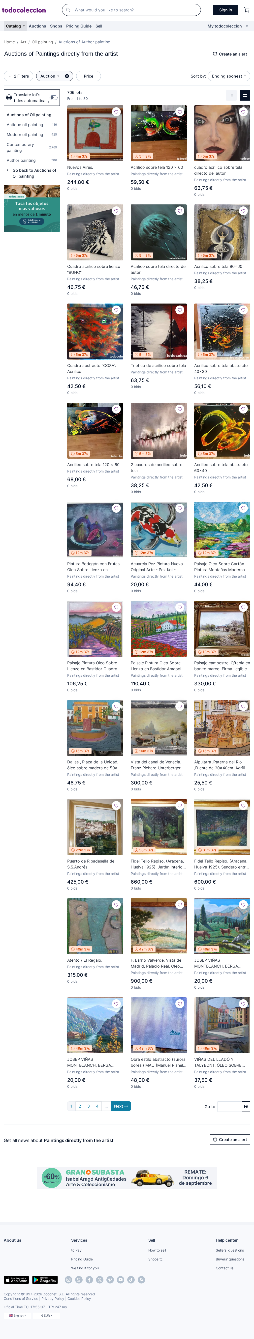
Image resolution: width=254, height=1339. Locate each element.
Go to (210, 1106)
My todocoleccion (225, 26)
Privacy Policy (52, 1298)
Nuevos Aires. (80, 167)
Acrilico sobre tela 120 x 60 (157, 167)
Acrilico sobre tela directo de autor (158, 269)
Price (88, 76)
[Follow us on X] (99, 1279)
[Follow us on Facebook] (89, 1279)
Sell (98, 26)
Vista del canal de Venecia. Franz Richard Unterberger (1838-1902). (156, 765)
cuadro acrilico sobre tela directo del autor (218, 170)
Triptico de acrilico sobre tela (158, 365)
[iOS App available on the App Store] (16, 1279)
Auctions (37, 26)
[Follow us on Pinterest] (110, 1279)
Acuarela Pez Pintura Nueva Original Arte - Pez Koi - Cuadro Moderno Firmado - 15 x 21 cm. (157, 567)
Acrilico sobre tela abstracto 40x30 (221, 368)
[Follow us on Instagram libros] (79, 1279)
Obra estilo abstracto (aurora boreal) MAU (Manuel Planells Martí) (158, 1062)
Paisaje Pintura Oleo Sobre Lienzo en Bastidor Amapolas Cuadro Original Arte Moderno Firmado (158, 666)
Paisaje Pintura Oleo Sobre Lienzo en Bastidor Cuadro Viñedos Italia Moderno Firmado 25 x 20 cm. (92, 666)
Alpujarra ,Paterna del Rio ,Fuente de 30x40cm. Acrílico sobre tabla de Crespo (222, 765)
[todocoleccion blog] (141, 1279)
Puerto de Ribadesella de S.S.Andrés (90, 864)
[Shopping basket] (247, 10)
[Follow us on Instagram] (68, 1279)
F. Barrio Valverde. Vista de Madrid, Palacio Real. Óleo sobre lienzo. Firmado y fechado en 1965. (156, 963)
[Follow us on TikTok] (131, 1279)
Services (79, 1240)
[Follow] (116, 111)
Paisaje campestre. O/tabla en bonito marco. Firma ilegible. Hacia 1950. (222, 666)
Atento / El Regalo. (84, 960)
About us (12, 1240)
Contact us (224, 1268)
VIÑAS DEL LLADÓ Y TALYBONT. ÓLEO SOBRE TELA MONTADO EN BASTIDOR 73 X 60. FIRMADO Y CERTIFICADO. (222, 1062)
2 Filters (21, 76)
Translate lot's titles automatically (32, 97)
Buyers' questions (230, 1259)
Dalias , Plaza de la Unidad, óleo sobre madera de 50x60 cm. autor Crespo (95, 765)
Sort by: (198, 76)
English (19, 1315)
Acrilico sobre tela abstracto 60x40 (221, 467)
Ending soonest (227, 76)
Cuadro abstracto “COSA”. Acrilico (91, 368)
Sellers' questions (230, 1250)
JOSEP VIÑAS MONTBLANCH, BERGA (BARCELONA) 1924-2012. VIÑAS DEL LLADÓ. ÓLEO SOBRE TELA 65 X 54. (91, 1062)
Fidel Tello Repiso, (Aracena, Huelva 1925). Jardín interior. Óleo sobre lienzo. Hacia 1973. (158, 864)
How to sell (157, 1250)
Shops (56, 26)
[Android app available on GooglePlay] (45, 1279)
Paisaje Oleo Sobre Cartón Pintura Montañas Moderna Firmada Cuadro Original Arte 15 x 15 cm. (222, 567)
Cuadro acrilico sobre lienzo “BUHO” (93, 269)
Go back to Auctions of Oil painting (34, 173)
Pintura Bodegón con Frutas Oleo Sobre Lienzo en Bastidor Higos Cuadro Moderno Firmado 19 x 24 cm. (93, 567)
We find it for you (85, 1268)
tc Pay (76, 1250)
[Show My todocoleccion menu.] (247, 26)
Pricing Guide (79, 26)
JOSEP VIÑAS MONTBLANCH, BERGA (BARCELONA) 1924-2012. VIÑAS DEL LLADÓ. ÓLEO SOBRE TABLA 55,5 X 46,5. (219, 963)
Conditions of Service (21, 1298)
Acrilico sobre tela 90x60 (218, 266)
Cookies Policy (79, 1298)
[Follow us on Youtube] (120, 1279)
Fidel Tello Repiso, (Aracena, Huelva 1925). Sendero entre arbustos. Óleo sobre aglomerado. (221, 864)
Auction (48, 76)
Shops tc (155, 1259)
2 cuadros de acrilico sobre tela (156, 467)
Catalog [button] (14, 26)
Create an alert (233, 54)
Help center (227, 1240)
